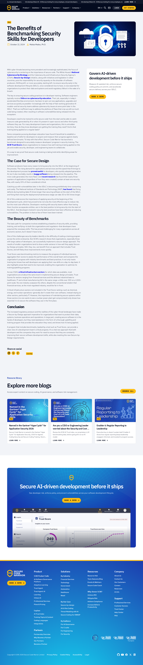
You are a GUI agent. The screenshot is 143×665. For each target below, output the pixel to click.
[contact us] (109, 8)
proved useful (37, 171)
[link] (71, 2)
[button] (26, 8)
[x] (130, 654)
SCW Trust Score (14, 145)
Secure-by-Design (22, 78)
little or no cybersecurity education (36, 98)
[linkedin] (134, 654)
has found (67, 189)
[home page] (13, 7)
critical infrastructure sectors (31, 272)
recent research (48, 177)
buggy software (40, 174)
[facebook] (118, 654)
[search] (105, 8)
